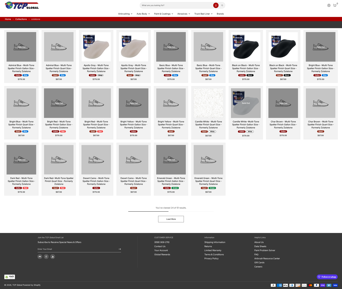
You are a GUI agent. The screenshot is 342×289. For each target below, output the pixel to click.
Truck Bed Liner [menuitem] (202, 13)
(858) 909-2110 (161, 242)
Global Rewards (162, 254)
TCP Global (17, 285)
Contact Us (159, 246)
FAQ (256, 254)
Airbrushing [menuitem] (124, 13)
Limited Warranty (212, 250)
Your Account (161, 250)
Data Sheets (260, 246)
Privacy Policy (211, 258)
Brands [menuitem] (220, 13)
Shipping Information (214, 242)
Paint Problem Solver (264, 250)
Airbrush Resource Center (267, 258)
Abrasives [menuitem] (182, 13)
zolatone (35, 19)
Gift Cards (259, 262)
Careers (258, 266)
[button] (216, 5)
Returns (208, 246)
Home (8, 19)
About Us (259, 242)
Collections (21, 19)
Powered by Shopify (31, 285)
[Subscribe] (118, 249)
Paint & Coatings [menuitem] (162, 13)
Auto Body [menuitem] (142, 13)
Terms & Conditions (214, 254)
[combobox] (176, 5)
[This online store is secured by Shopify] (9, 277)
